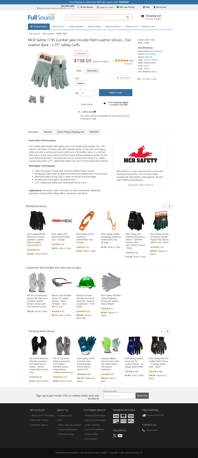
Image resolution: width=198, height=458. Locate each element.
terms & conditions (94, 429)
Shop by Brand (76, 26)
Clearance (81, 53)
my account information (43, 415)
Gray (146, 65)
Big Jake (148, 57)
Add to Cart (115, 92)
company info (65, 415)
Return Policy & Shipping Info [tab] (70, 132)
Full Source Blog (66, 434)
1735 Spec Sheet (149, 79)
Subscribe (142, 395)
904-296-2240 (67, 6)
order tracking (92, 424)
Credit (106, 7)
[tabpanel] (103, 100)
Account (161, 7)
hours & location (69, 424)
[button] (163, 206)
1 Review (128, 63)
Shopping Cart (153, 15)
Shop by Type (94, 26)
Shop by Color (148, 26)
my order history (40, 420)
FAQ (60, 420)
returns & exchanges (95, 420)
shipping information (95, 415)
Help (147, 7)
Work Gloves (58, 26)
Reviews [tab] (48, 132)
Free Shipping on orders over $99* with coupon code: (99, 2)
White (147, 68)
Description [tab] (33, 132)
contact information (68, 429)
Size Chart (124, 77)
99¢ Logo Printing (126, 7)
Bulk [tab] (92, 71)
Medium (81, 83)
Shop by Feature (113, 26)
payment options (40, 424)
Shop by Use (131, 26)
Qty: (77, 93)
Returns (86, 7)
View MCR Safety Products (140, 185)
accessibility (91, 438)
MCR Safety (150, 54)
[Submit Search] (127, 17)
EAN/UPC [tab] (94, 132)
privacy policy (91, 434)
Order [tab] (79, 71)
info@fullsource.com (66, 8)
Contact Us (149, 424)
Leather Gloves (151, 59)
